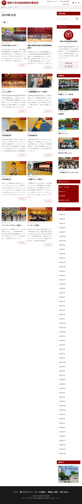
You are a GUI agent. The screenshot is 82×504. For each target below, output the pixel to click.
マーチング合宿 (33, 225)
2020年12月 (62, 405)
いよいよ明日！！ (8, 92)
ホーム (16, 492)
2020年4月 (62, 427)
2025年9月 (62, 245)
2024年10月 (62, 266)
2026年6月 (62, 219)
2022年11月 (62, 327)
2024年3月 (62, 271)
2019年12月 (62, 444)
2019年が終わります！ (10, 45)
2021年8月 (62, 371)
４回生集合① (6, 179)
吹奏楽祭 (61, 114)
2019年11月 (62, 449)
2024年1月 (62, 279)
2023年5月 (62, 301)
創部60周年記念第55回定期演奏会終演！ (40, 46)
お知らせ (63, 191)
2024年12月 (62, 262)
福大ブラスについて (52, 1)
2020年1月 (62, 440)
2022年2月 (62, 353)
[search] (77, 18)
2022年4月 (62, 345)
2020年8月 (62, 418)
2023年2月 (62, 314)
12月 (16, 7)
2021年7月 (62, 375)
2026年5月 (62, 223)
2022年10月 (62, 332)
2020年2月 (62, 436)
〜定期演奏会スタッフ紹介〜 (38, 92)
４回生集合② (32, 135)
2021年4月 (62, 388)
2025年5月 (62, 253)
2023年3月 (62, 310)
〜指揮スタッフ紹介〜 (36, 179)
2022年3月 (62, 349)
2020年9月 (62, 414)
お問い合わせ (66, 4)
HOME (4, 7)
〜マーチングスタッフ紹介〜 (12, 225)
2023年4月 (62, 306)
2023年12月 (62, 284)
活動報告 (24, 28)
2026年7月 (62, 214)
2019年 (10, 7)
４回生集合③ (6, 135)
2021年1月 (62, 401)
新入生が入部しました (65, 153)
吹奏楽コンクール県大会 (65, 94)
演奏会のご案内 (22, 74)
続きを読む (22, 65)
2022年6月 (62, 340)
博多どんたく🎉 (63, 133)
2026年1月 (62, 232)
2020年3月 (62, 431)
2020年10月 (62, 410)
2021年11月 (62, 366)
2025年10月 (62, 240)
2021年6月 (62, 379)
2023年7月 (62, 292)
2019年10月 (62, 453)
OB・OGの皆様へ (65, 1)
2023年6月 (62, 297)
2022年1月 (62, 358)
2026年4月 (62, 227)
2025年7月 (62, 249)
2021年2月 (62, 397)
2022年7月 (62, 336)
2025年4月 (62, 258)
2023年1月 (62, 319)
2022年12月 (62, 323)
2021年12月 (62, 362)
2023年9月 (62, 288)
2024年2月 (62, 275)
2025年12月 (62, 236)
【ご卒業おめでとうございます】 (68, 172)
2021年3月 (62, 392)
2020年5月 (62, 423)
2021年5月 (62, 384)
